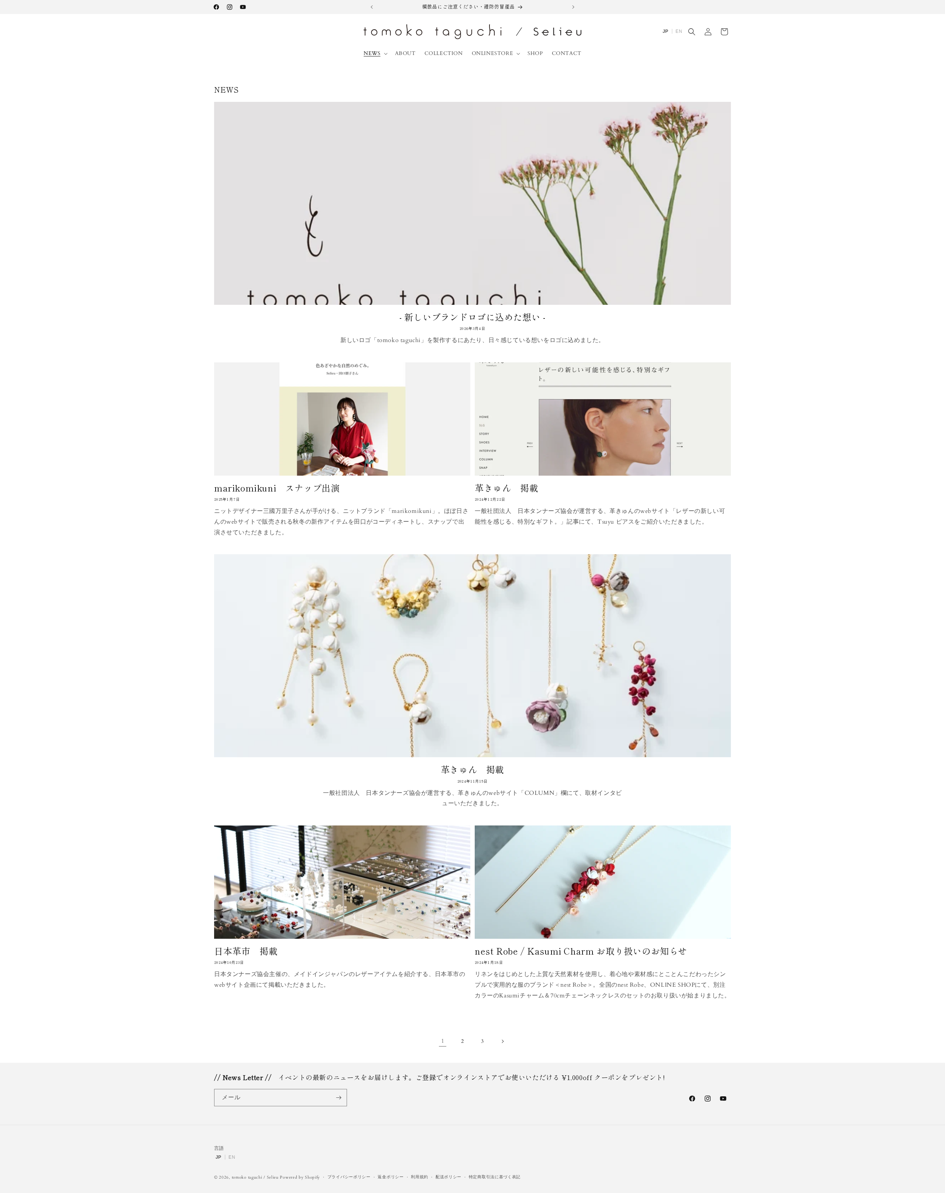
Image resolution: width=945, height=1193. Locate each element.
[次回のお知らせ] (573, 7)
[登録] (338, 1097)
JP (666, 31)
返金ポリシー (390, 1177)
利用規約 (419, 1177)
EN (679, 31)
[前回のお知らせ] (372, 7)
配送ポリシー (448, 1177)
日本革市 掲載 (246, 950)
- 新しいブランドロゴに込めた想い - (472, 317)
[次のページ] (502, 1041)
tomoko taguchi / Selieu (255, 1177)
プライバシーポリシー (349, 1177)
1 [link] (442, 1041)
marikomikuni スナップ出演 (277, 487)
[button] (374, 53)
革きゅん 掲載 (506, 487)
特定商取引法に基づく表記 (494, 1177)
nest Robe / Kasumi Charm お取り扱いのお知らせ (581, 950)
